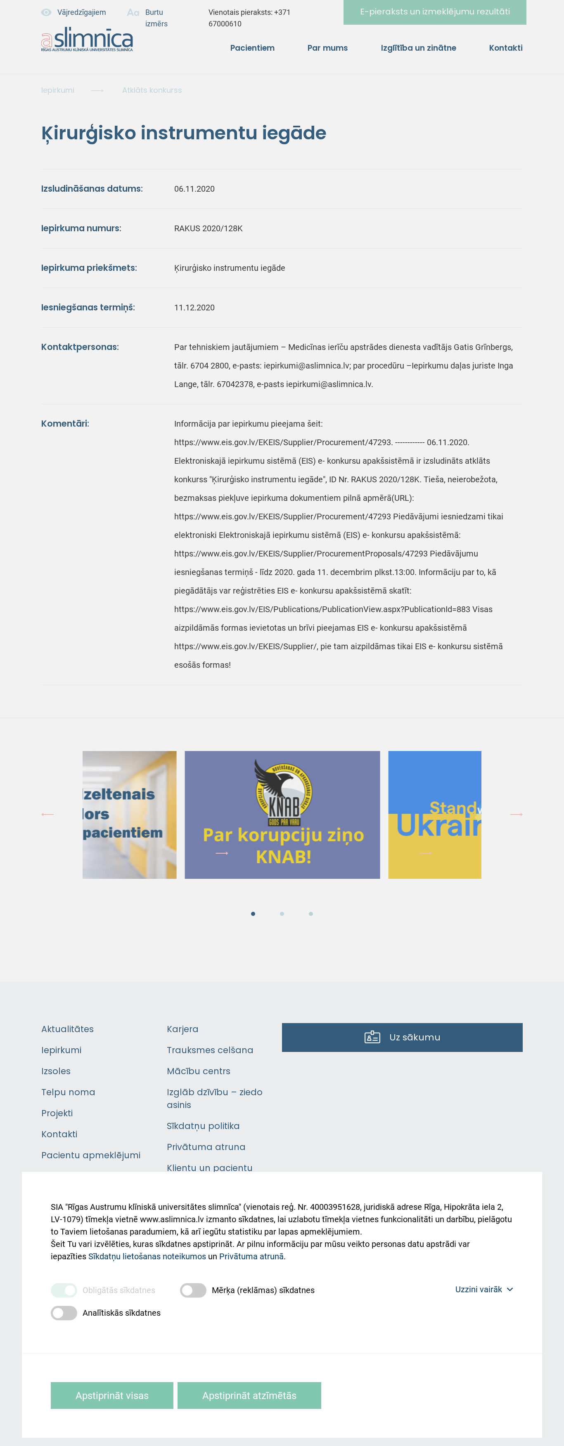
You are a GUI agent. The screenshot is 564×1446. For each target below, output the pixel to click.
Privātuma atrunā (251, 1256)
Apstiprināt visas (112, 1395)
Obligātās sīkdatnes (119, 1290)
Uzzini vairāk (478, 1289)
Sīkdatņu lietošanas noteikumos (147, 1256)
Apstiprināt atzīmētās (249, 1395)
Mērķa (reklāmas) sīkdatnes (263, 1290)
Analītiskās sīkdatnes (122, 1313)
